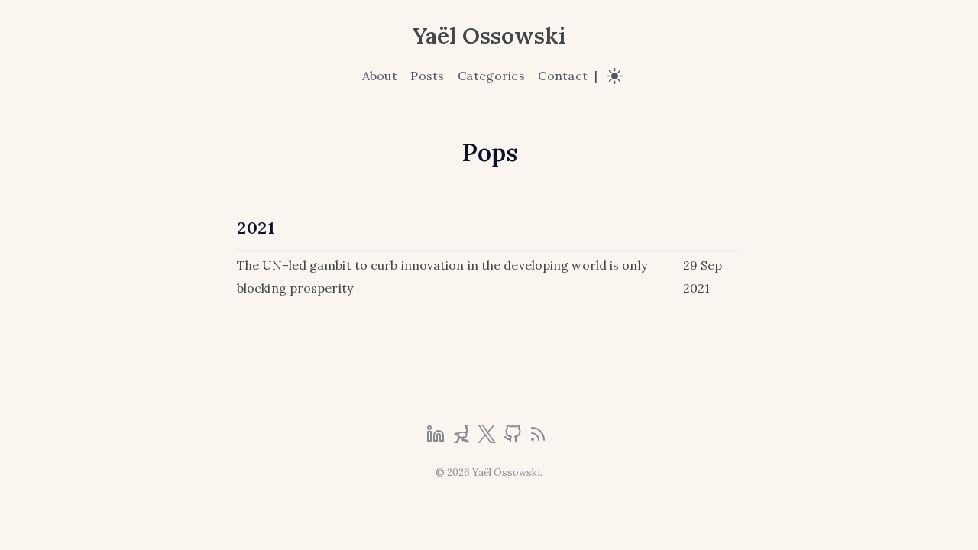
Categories (491, 75)
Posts (427, 75)
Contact (563, 75)
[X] (488, 438)
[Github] (514, 438)
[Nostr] (463, 438)
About (379, 75)
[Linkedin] (437, 438)
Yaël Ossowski (489, 35)
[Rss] (538, 438)
